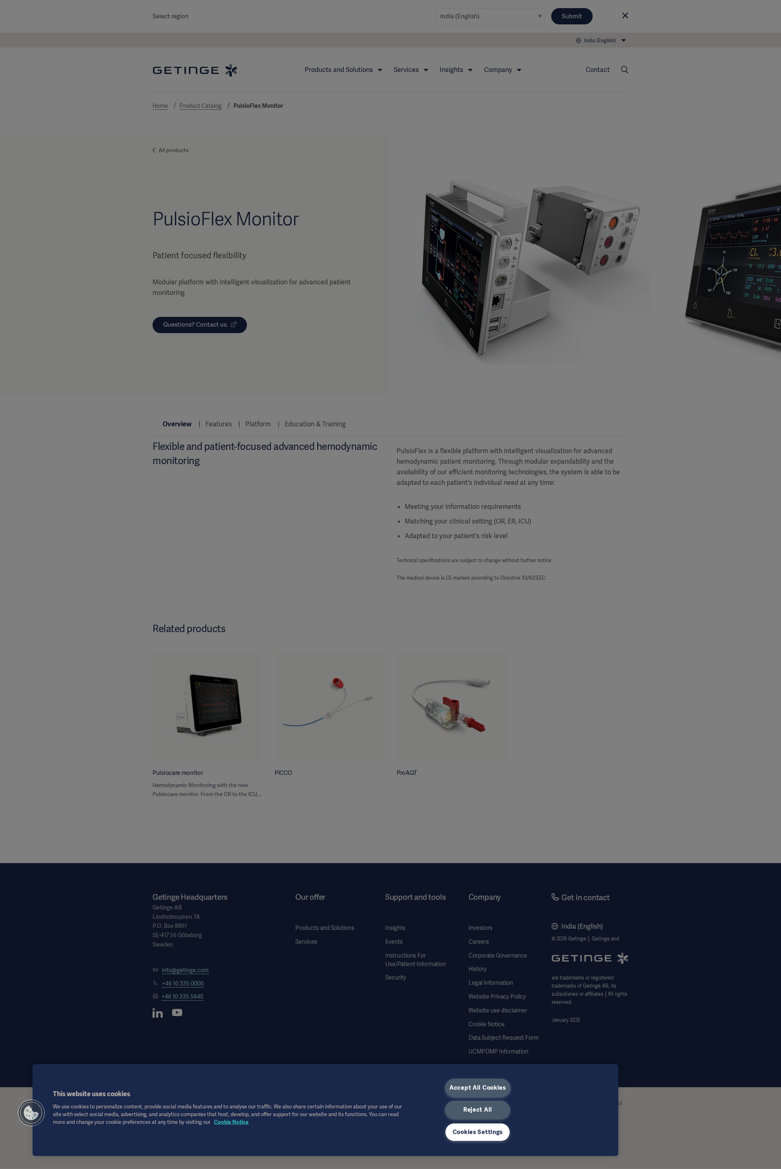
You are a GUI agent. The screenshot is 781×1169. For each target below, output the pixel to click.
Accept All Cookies (477, 1087)
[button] (31, 1113)
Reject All (477, 1109)
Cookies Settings (478, 1132)
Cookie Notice (231, 1122)
